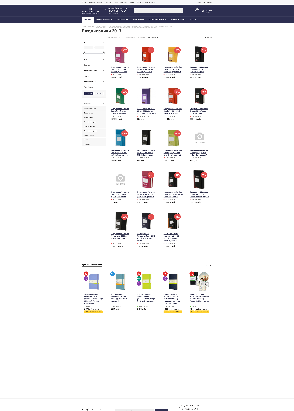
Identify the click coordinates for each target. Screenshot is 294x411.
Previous (206, 265)
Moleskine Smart (178, 19)
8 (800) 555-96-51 (117, 11)
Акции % (88, 19)
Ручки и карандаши (157, 19)
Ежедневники (122, 19)
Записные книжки (104, 19)
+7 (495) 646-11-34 (117, 8)
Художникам (138, 19)
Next (210, 265)
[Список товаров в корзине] (207, 12)
